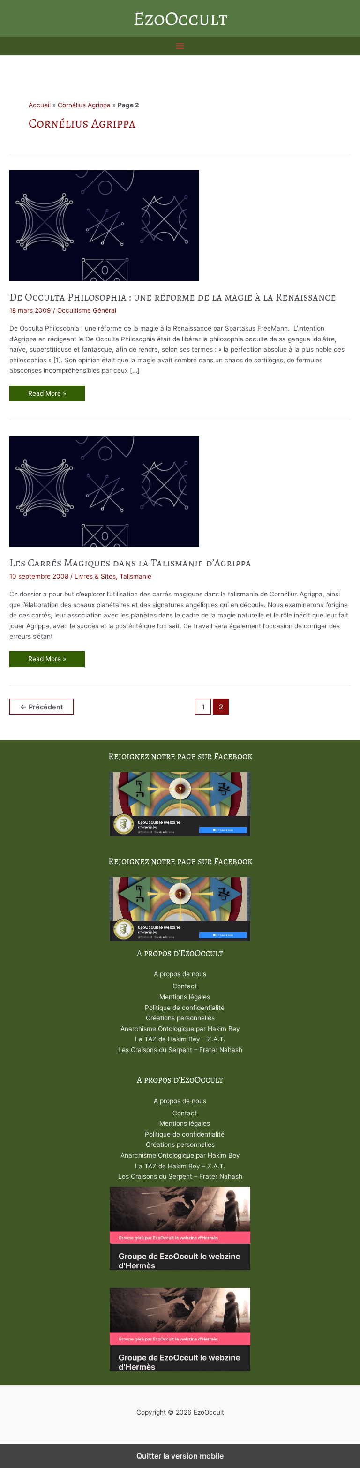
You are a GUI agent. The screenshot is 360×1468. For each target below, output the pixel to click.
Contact (184, 986)
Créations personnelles (180, 1018)
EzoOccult (180, 18)
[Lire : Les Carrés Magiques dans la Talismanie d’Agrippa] (104, 491)
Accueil (40, 105)
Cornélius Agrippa (84, 105)
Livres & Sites (95, 576)
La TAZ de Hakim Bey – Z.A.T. (180, 1039)
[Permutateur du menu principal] (180, 46)
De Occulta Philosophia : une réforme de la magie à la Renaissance (172, 297)
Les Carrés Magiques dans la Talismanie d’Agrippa (130, 563)
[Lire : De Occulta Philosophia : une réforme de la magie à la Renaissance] (104, 225)
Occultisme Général (86, 310)
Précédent (41, 707)
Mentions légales (184, 997)
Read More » (47, 395)
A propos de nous (180, 974)
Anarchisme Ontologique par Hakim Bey (180, 1028)
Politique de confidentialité (185, 1007)
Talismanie (135, 576)
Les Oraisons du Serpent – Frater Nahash (180, 1050)
